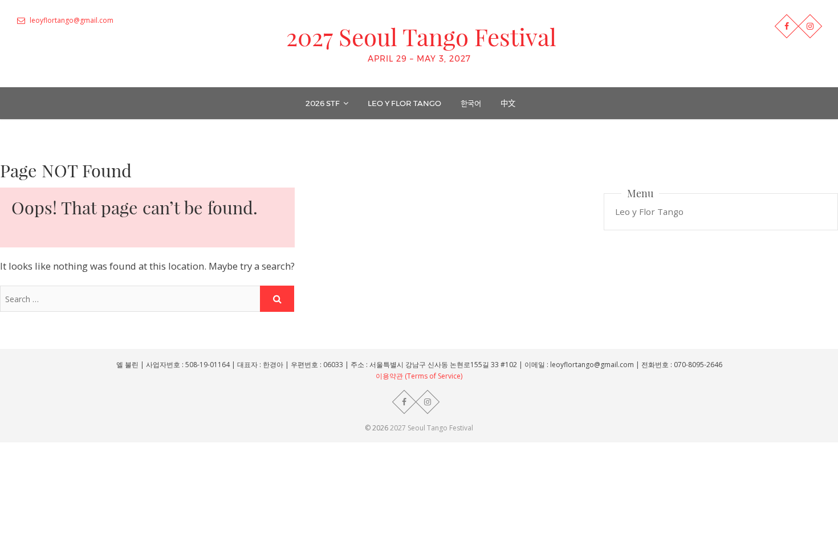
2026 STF (323, 103)
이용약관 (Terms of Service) (419, 376)
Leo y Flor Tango (404, 103)
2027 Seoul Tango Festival (421, 36)
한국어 (471, 103)
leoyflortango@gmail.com (70, 20)
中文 (508, 103)
